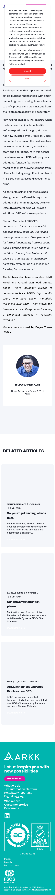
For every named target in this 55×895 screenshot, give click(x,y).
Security (8, 862)
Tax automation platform (20, 789)
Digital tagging (14, 796)
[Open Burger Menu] (51, 6)
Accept (27, 71)
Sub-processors (11, 865)
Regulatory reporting (18, 792)
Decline (27, 79)
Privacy (7, 859)
